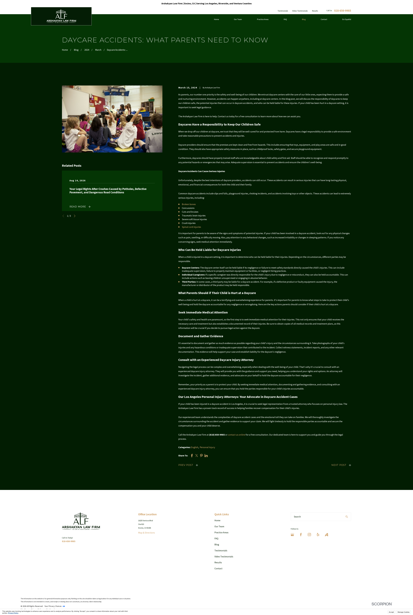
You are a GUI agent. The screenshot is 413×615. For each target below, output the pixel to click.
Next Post (338, 465)
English (194, 447)
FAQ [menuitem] (285, 19)
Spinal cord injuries (191, 226)
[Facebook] (301, 534)
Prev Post (185, 465)
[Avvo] (326, 534)
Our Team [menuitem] (238, 19)
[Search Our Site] (347, 517)
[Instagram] (309, 534)
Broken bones (189, 204)
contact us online (236, 434)
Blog (216, 544)
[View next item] (74, 216)
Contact (218, 568)
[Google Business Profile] (292, 534)
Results (315, 11)
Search (297, 516)
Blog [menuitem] (304, 19)
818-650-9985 (342, 10)
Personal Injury (207, 447)
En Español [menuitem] (346, 19)
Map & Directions (146, 532)
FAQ (216, 538)
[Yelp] (318, 534)
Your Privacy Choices (53, 606)
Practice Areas (221, 532)
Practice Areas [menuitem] (263, 19)
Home (217, 520)
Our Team (219, 526)
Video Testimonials (300, 11)
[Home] (61, 16)
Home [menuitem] (216, 19)
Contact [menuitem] (324, 19)
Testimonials (283, 11)
